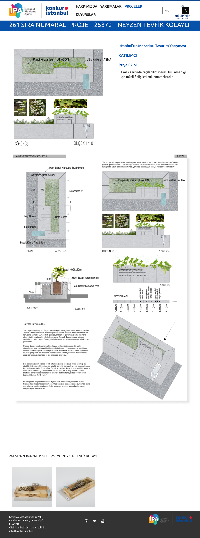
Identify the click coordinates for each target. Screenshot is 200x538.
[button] (23, 487)
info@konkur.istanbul (21, 531)
